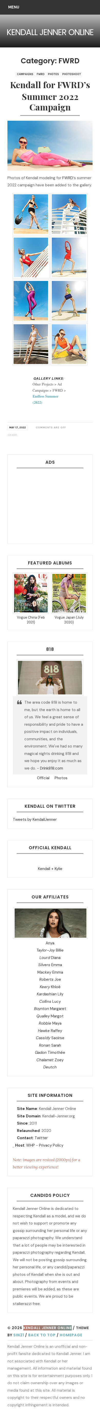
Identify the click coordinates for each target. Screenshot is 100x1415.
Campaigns (25, 74)
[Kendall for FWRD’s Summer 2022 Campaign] (21, 435)
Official (42, 778)
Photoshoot (71, 74)
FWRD (41, 74)
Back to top (42, 1335)
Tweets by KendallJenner (35, 819)
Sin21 (18, 1335)
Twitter (41, 1137)
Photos (53, 74)
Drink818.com (51, 768)
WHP (30, 1145)
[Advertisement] (50, 504)
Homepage (71, 1335)
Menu (13, 7)
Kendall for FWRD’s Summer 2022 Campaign (50, 96)
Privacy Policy (51, 1145)
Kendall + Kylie (50, 868)
